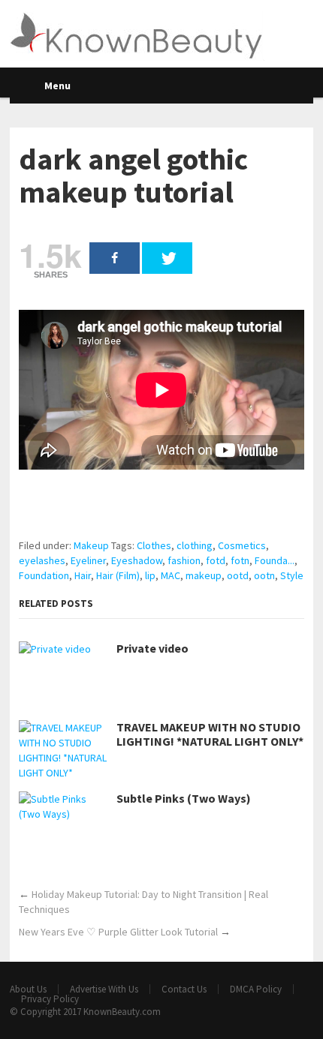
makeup (204, 575)
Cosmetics (242, 545)
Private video (152, 648)
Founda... (274, 560)
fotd (215, 560)
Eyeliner (88, 560)
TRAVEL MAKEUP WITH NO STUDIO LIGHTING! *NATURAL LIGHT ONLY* (209, 734)
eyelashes (42, 560)
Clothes (154, 545)
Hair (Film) (118, 575)
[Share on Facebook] (114, 258)
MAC (170, 575)
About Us (28, 989)
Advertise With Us (104, 989)
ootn (264, 575)
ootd (238, 575)
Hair (82, 575)
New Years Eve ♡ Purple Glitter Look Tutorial (118, 931)
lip (150, 575)
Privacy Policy (50, 998)
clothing (195, 545)
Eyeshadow (136, 560)
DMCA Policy (256, 989)
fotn (240, 560)
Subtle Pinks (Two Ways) (183, 798)
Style (291, 575)
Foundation (44, 575)
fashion (184, 560)
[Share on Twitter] (167, 258)
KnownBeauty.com (122, 1011)
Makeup (91, 545)
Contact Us (184, 989)
